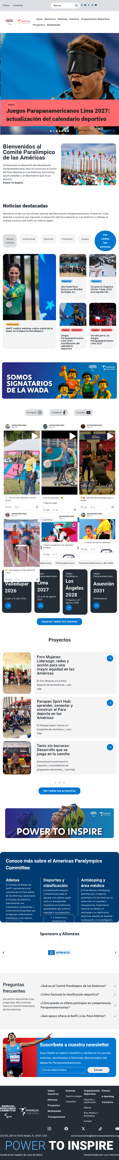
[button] (78, 1057)
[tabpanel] (59, 301)
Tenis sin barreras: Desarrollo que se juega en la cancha (53, 822)
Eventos (74, 19)
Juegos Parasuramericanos (14, 647)
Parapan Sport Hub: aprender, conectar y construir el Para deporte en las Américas (55, 781)
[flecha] (110, 731)
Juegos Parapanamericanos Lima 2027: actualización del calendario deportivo (57, 115)
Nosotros (50, 19)
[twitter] (89, 5)
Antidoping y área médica (97, 998)
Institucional (12, 324)
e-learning (18, 5)
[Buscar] (77, 5)
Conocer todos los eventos (59, 693)
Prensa (6, 5)
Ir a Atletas (14, 994)
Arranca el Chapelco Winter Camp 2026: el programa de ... (102, 289)
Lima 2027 (76, 330)
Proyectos (39, 25)
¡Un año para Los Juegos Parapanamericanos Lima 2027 (102, 339)
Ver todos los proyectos (59, 862)
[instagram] (82, 5)
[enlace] (8, 678)
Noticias (63, 19)
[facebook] (85, 5)
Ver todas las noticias (105, 240)
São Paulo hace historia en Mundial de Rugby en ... (71, 289)
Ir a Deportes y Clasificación (59, 991)
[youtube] (96, 5)
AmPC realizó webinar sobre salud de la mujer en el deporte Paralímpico (29, 329)
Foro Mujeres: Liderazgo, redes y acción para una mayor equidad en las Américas (55, 737)
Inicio (40, 19)
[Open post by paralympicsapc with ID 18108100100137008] (59, 463)
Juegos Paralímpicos (72, 647)
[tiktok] (92, 5)
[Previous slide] (3, 1024)
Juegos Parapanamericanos (47, 647)
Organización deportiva (95, 19)
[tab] (51, 131)
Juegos (10, 104)
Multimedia (53, 25)
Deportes (66, 281)
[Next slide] (115, 1024)
